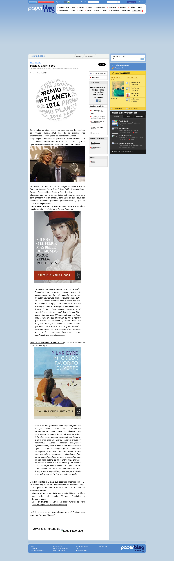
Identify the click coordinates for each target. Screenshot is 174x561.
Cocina (81, 11)
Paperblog (41, 9)
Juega (121, 125)
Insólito (132, 7)
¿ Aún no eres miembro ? (123, 65)
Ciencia (97, 11)
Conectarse (131, 2)
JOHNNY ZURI (135, 82)
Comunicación (100, 7)
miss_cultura (135, 93)
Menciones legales (59, 550)
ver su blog (98, 97)
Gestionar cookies (81, 550)
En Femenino (63, 11)
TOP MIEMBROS (132, 78)
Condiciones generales (60, 548)
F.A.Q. (77, 548)
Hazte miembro (133, 108)
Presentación (57, 546)
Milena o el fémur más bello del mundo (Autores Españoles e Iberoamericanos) (58, 496)
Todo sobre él (117, 108)
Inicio (32, 1)
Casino (128, 117)
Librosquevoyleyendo (59, 68)
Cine (73, 7)
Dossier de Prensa (82, 546)
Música (81, 7)
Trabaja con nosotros (38, 550)
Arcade (116, 117)
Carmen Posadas (96, 147)
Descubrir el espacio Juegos (123, 151)
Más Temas (137, 11)
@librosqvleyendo (72, 68)
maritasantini (135, 99)
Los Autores (89, 56)
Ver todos (96, 133)
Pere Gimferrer (95, 143)
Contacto (34, 548)
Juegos (78, 56)
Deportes (123, 7)
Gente (140, 7)
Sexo (73, 11)
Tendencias (115, 11)
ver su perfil (98, 95)
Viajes (105, 11)
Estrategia (139, 117)
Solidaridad (126, 11)
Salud (89, 11)
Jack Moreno (135, 88)
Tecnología (112, 7)
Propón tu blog (119, 68)
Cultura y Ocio (64, 7)
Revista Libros (37, 56)
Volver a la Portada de (46, 528)
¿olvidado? (140, 1)
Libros (93, 162)
